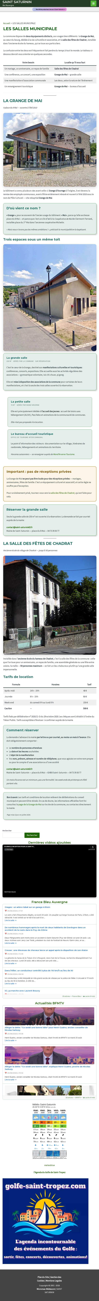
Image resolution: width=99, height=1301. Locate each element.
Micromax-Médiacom (46, 1289)
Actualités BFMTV (49, 1003)
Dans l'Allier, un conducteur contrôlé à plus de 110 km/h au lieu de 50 (39, 970)
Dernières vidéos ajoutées (49, 842)
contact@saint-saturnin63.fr (19, 527)
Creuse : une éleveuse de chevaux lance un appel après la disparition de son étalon (46, 950)
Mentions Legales (54, 1280)
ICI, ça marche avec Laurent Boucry (22, 991)
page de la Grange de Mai (29, 804)
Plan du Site (43, 1277)
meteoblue (49, 1165)
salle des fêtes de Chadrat (63, 493)
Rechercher (7, 830)
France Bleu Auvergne (50, 902)
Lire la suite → (10, 920)
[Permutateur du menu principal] (94, 3)
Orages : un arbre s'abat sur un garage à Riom (27, 907)
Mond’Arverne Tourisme (63, 454)
